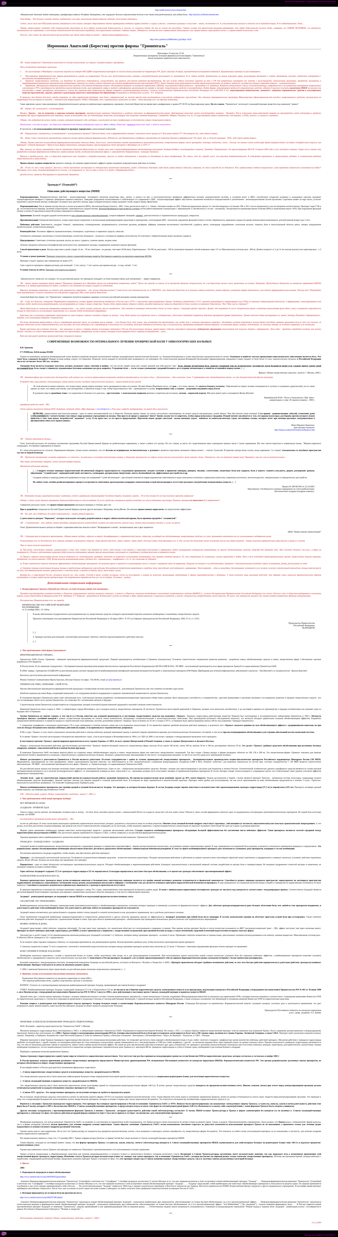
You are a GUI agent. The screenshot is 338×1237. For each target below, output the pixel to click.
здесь (106, 124)
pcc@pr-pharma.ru (114, 680)
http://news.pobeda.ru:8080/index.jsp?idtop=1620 (170, 39)
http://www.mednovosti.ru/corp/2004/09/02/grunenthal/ (43, 1177)
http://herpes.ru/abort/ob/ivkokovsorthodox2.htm (294, 430)
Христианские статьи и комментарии (321, 2)
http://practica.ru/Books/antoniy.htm (204, 14)
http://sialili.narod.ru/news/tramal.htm (170, 10)
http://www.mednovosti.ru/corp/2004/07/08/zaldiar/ (41, 1197)
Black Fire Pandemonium (294, 2)
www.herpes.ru (103, 409)
